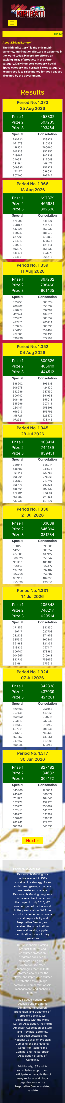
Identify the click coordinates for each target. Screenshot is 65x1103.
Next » (32, 840)
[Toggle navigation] (12, 23)
